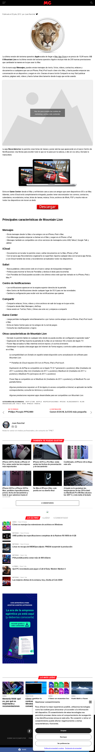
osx (24, 404)
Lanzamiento (73, 402)
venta (37, 404)
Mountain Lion (9, 404)
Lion (82, 402)
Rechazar (63, 737)
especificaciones (51, 402)
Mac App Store (60, 57)
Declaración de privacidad (73, 748)
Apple (39, 402)
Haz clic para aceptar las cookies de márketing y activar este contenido (47, 112)
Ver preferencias (63, 743)
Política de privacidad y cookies (54, 748)
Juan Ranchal (30, 14)
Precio (30, 404)
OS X (19, 404)
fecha (63, 402)
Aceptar (63, 730)
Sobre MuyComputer (16, 738)
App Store (30, 402)
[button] (90, 702)
